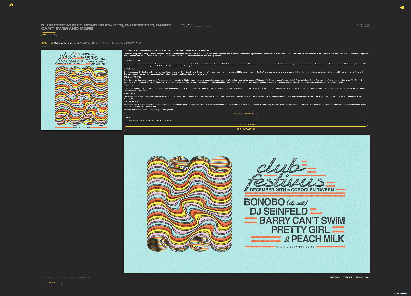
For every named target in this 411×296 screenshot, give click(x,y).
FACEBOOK (347, 277)
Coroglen (365, 26)
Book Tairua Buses (246, 129)
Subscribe (52, 283)
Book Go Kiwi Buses (245, 124)
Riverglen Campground (245, 114)
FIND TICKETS (49, 34)
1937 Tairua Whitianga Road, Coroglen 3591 (197, 26)
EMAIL (367, 277)
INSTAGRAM (335, 277)
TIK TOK (358, 277)
